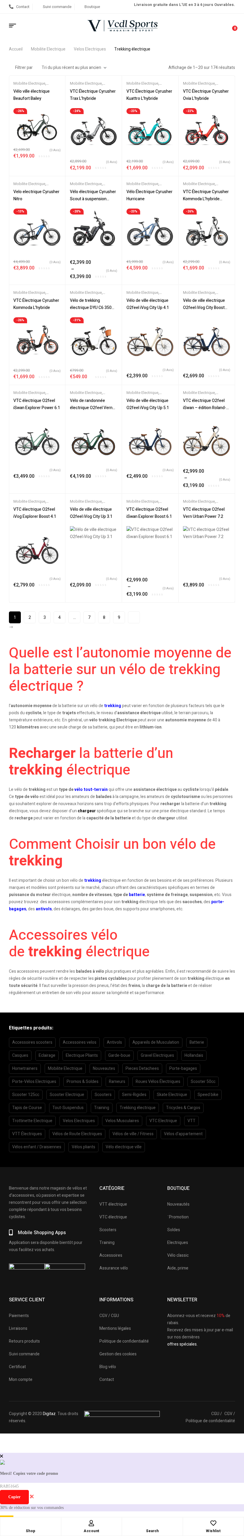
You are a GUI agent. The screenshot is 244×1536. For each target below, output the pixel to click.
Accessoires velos (79, 1042)
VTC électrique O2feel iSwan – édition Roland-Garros (204, 408)
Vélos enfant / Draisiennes (36, 1147)
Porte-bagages (183, 1068)
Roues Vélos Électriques (158, 1081)
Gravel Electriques (157, 1055)
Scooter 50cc (203, 1081)
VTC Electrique (163, 1121)
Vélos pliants (83, 1147)
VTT (191, 1121)
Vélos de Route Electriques (77, 1134)
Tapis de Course (27, 1108)
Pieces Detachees (142, 1068)
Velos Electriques (90, 49)
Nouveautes (104, 1068)
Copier (14, 1497)
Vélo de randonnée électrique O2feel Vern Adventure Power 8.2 (91, 408)
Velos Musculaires (122, 1121)
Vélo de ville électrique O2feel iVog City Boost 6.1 (204, 307)
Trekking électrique (138, 1108)
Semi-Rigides (134, 1095)
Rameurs (117, 1081)
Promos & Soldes (82, 1081)
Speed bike (208, 1095)
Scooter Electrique (67, 1095)
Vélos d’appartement (183, 1134)
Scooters (103, 1095)
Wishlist (213, 1531)
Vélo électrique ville (124, 1147)
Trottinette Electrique (32, 1121)
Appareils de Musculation (155, 1042)
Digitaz (49, 1414)
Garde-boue (119, 1055)
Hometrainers (24, 1068)
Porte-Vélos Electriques (34, 1081)
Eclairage (47, 1055)
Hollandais (193, 1055)
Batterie (197, 1042)
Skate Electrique (172, 1095)
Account (91, 1531)
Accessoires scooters (32, 1042)
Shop (30, 1531)
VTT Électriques (27, 1134)
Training (101, 1108)
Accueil (16, 49)
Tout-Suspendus (68, 1108)
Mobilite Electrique (48, 49)
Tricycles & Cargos (183, 1108)
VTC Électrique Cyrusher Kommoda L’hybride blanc (206, 199)
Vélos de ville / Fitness (133, 1134)
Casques (20, 1055)
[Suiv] (134, 617)
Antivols (114, 1042)
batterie (137, 895)
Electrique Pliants (82, 1055)
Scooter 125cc (25, 1095)
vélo (78, 789)
